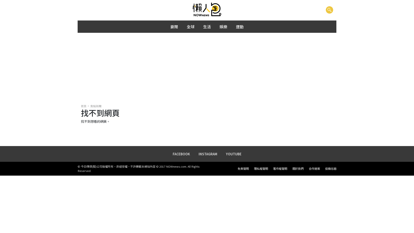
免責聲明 (243, 169)
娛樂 (223, 26)
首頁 (83, 106)
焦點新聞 (96, 106)
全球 (190, 26)
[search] (329, 9)
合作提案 (314, 169)
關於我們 (298, 169)
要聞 (174, 26)
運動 (240, 26)
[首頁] (207, 9)
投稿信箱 (330, 169)
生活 (207, 26)
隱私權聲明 (261, 169)
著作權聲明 (280, 169)
